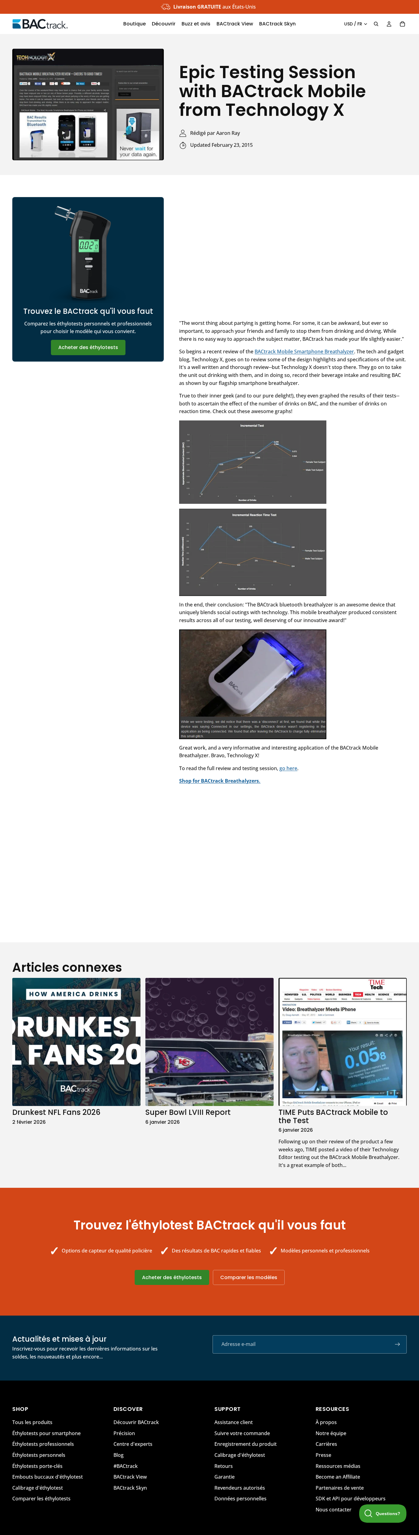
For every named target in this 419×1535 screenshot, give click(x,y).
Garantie (224, 1476)
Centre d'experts (132, 1444)
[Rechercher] (376, 24)
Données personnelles (240, 1498)
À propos (326, 1422)
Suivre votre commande (242, 1433)
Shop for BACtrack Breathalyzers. (219, 780)
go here (288, 768)
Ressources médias (338, 1465)
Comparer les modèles (248, 1277)
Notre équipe (331, 1433)
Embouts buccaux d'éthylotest (47, 1476)
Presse (323, 1455)
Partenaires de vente (340, 1487)
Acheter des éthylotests (88, 347)
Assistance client (233, 1422)
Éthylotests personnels (38, 1455)
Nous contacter (334, 1509)
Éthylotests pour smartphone (46, 1433)
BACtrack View (130, 1476)
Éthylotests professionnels (43, 1444)
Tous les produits (32, 1422)
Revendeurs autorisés (239, 1487)
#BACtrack (125, 1465)
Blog (118, 1455)
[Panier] (402, 24)
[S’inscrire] (397, 1344)
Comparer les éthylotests (41, 1498)
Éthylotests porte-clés (37, 1465)
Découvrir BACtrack (136, 1422)
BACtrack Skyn (130, 1487)
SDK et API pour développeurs (351, 1498)
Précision (124, 1433)
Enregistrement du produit (245, 1444)
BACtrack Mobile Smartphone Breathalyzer (304, 351)
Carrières (326, 1444)
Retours (223, 1465)
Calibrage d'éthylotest (37, 1487)
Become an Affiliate (338, 1476)
